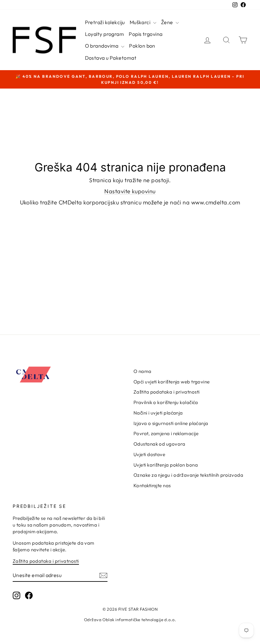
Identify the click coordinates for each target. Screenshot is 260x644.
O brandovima (102, 46)
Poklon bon (142, 46)
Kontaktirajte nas (152, 485)
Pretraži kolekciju (105, 22)
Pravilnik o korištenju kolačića (165, 402)
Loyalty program (104, 34)
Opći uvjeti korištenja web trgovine (171, 382)
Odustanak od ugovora (159, 444)
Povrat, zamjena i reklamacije (165, 433)
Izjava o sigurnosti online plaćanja (170, 423)
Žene (167, 22)
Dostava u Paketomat (111, 58)
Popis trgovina (145, 34)
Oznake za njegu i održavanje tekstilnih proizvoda (188, 475)
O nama (142, 371)
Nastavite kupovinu (129, 191)
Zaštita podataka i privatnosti (166, 392)
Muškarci (141, 22)
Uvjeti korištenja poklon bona (165, 465)
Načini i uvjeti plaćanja (158, 413)
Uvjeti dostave (149, 454)
